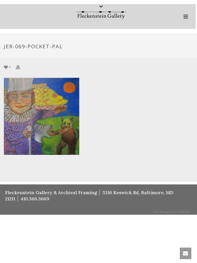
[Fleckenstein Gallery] (98, 15)
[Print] (20, 67)
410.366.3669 (35, 199)
